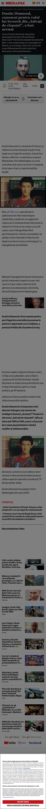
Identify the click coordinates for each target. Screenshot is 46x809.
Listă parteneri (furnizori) (8, 797)
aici (12, 778)
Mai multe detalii (26, 768)
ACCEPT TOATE (23, 802)
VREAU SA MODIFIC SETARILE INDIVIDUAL (23, 805)
